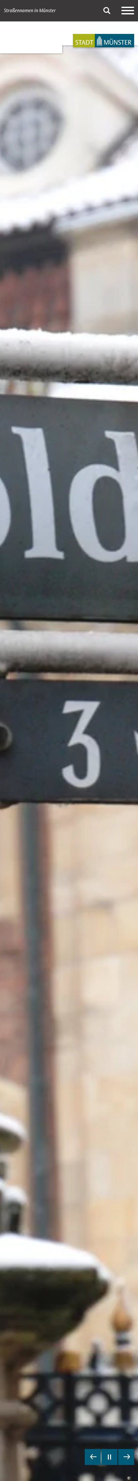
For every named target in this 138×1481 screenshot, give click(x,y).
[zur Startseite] (103, 40)
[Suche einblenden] (106, 10)
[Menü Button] (127, 10)
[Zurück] (93, 1457)
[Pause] (109, 1457)
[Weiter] (126, 1457)
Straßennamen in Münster (30, 10)
